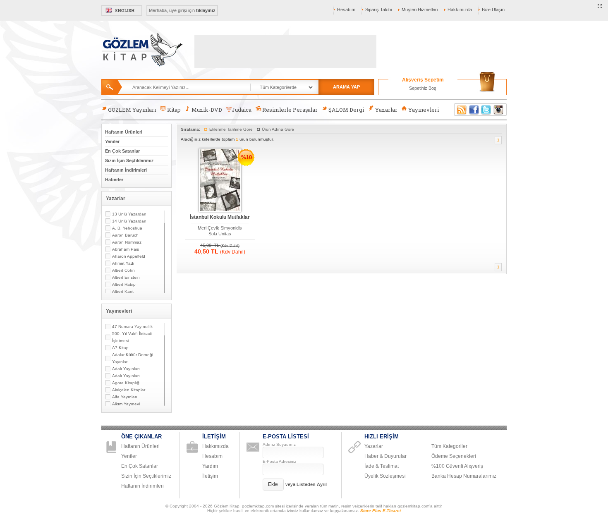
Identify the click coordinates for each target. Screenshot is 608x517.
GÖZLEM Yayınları (132, 109)
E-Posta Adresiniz (279, 461)
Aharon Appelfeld (128, 256)
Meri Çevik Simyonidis (220, 227)
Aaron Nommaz (126, 242)
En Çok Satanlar (122, 150)
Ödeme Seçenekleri (453, 456)
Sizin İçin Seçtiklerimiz (129, 160)
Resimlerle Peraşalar (290, 109)
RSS (460, 109)
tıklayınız (205, 10)
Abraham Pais (125, 249)
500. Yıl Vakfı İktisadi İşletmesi (132, 337)
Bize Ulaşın (493, 9)
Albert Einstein (126, 277)
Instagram (499, 109)
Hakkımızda (460, 9)
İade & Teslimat (381, 466)
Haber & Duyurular (385, 456)
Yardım (210, 466)
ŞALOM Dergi (346, 109)
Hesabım (346, 9)
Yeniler (112, 141)
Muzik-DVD (206, 109)
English (121, 10)
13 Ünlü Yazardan (129, 214)
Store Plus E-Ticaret (380, 510)
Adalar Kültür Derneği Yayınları (132, 358)
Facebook (474, 109)
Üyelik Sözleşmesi (385, 476)
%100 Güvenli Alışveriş (457, 466)
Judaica (241, 109)
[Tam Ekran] (600, 6)
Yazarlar (386, 109)
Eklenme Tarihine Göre (231, 129)
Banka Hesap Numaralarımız (463, 476)
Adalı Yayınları (126, 368)
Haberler (114, 179)
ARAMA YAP (346, 86)
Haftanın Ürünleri (123, 131)
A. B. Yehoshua (127, 228)
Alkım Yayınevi (126, 404)
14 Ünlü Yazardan (129, 221)
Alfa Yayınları (124, 397)
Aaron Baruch (125, 235)
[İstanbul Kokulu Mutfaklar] (220, 180)
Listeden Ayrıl (312, 484)
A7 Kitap (120, 347)
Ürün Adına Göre (278, 129)
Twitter (486, 109)
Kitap (174, 109)
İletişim (210, 476)
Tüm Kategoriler (449, 446)
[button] (273, 485)
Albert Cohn (123, 270)
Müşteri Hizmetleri (420, 9)
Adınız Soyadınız (279, 444)
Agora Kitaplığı (126, 383)
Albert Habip (124, 284)
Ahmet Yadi (123, 263)
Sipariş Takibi (378, 9)
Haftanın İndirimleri (126, 170)
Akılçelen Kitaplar (128, 390)
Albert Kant (123, 291)
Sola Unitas (219, 233)
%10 (246, 157)
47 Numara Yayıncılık (132, 326)
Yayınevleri (423, 109)
